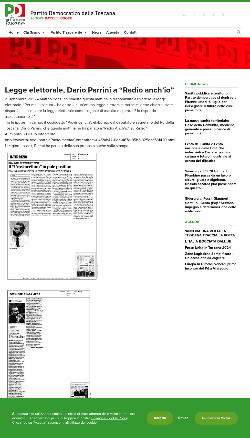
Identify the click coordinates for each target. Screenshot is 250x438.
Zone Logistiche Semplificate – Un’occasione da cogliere (209, 256)
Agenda (112, 32)
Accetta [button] (160, 417)
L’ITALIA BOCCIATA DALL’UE (208, 241)
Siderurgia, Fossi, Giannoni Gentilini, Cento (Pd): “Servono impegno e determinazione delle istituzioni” (210, 205)
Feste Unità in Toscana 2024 (208, 247)
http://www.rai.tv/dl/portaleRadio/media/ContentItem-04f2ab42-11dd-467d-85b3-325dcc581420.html (90, 140)
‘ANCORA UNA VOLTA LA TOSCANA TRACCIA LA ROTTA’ (210, 233)
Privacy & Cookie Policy (109, 418)
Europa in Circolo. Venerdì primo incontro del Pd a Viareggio (210, 266)
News (96, 32)
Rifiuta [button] (183, 418)
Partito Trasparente (66, 32)
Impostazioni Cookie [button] (216, 418)
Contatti (130, 32)
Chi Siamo (32, 32)
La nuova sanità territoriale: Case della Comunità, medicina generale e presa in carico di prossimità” (210, 127)
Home (14, 32)
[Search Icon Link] (239, 33)
